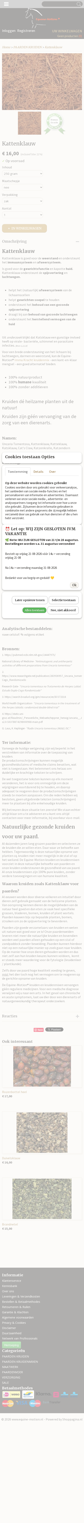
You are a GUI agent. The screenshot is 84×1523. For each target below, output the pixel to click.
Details (38, 472)
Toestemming (18, 472)
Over (52, 472)
